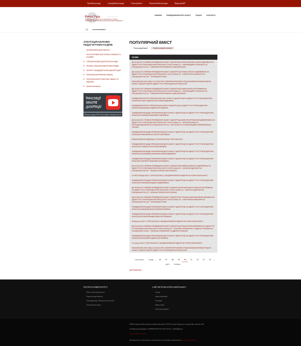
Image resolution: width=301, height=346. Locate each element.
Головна (86, 30)
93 (204, 260)
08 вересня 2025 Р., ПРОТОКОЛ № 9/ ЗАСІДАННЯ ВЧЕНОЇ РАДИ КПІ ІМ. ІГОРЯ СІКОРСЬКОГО (167, 221)
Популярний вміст (142, 48)
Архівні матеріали (93, 86)
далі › (168, 264)
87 (166, 260)
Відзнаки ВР (180, 3)
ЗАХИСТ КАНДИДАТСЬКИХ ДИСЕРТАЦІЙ (103, 70)
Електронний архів (93, 305)
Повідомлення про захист (178, 15)
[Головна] (104, 17)
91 (191, 260)
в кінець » (177, 264)
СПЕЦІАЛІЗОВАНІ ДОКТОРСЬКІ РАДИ (102, 61)
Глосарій (158, 301)
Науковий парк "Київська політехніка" (100, 301)
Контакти (210, 15)
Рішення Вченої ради (158, 3)
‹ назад (150, 260)
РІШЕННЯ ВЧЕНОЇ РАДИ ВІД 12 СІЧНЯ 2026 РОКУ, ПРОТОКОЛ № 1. (157, 139)
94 (210, 260)
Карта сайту (159, 305)
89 (179, 260)
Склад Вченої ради (116, 3)
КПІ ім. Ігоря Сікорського (95, 292)
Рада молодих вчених (94, 296)
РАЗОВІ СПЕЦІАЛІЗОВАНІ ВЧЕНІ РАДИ (102, 66)
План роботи (136, 3)
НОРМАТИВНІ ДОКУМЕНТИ (98, 50)
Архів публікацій (161, 296)
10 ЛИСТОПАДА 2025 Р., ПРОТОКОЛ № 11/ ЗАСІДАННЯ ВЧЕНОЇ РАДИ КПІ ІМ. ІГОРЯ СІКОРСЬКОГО (170, 175)
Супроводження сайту (137, 334)
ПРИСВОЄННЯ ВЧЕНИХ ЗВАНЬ (99, 75)
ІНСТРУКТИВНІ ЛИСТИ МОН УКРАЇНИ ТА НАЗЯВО (103, 55)
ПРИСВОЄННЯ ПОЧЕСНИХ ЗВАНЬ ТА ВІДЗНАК (102, 80)
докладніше (135, 270)
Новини (158, 15)
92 (197, 260)
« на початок (139, 260)
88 (173, 260)
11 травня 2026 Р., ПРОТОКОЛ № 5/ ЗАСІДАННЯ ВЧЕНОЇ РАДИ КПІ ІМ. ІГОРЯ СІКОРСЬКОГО (167, 243)
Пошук (199, 15)
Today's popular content (162, 48)
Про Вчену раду (94, 3)
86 (160, 260)
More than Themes (188, 340)
